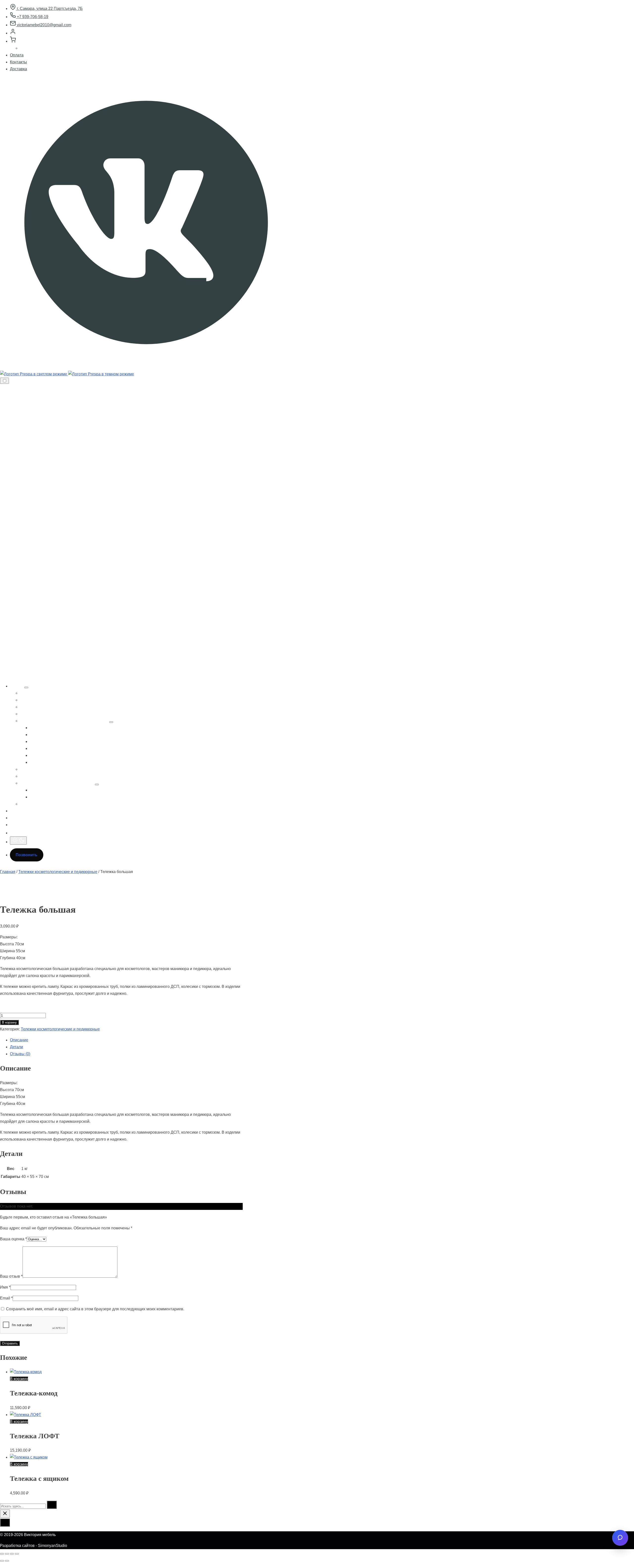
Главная (7, 872)
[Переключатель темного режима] (18, 840)
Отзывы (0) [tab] (20, 1054)
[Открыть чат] (620, 1538)
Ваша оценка (13, 1239)
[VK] (146, 367)
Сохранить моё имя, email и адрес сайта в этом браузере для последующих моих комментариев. (95, 1309)
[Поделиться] (12, 1554)
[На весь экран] (7, 1554)
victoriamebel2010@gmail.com (43, 25)
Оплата (17, 55)
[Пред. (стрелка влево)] (2, 1561)
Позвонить (26, 855)
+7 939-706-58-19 (32, 17)
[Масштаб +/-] (2, 1554)
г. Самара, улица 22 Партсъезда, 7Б (49, 8)
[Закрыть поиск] (5, 1514)
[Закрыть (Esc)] (17, 1554)
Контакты (18, 62)
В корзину (9, 1022)
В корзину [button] (19, 1379)
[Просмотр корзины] (13, 41)
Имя (5, 1287)
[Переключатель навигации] (4, 381)
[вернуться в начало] (5, 1522)
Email (6, 1298)
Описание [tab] (19, 1040)
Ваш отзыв (11, 1276)
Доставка (18, 69)
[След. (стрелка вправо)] (7, 1561)
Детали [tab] (16, 1047)
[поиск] (13, 833)
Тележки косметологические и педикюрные (57, 872)
